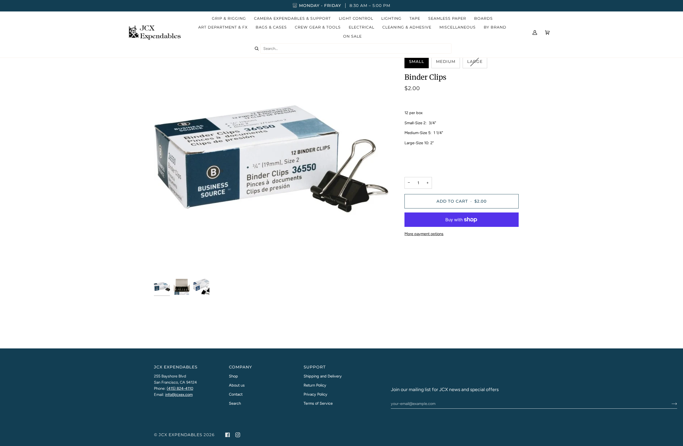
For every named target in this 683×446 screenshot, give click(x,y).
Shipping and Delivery (323, 376)
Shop (233, 376)
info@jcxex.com (179, 394)
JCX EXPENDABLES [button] (175, 367)
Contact (236, 394)
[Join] (670, 403)
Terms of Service (318, 403)
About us (237, 385)
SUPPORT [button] (315, 367)
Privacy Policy (315, 394)
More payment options (423, 233)
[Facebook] (227, 434)
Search (235, 403)
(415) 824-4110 (180, 388)
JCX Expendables (180, 434)
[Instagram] (237, 434)
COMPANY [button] (240, 367)
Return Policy (315, 385)
